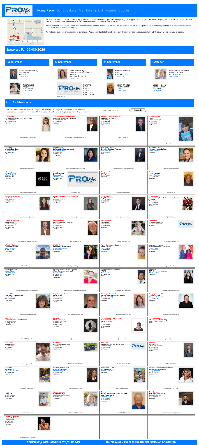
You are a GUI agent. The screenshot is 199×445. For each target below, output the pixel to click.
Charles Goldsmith (60, 120)
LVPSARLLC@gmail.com (123, 363)
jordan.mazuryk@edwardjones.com (27, 241)
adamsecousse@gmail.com (171, 168)
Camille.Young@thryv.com (76, 217)
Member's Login (117, 10)
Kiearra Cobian (10, 150)
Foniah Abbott (10, 297)
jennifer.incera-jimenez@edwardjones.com (27, 290)
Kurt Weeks (9, 346)
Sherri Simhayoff (59, 371)
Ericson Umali (106, 272)
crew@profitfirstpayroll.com (75, 339)
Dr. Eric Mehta (106, 199)
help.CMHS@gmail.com (27, 339)
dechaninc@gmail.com (171, 363)
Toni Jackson (153, 201)
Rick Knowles (58, 297)
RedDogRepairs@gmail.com (171, 241)
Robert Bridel (106, 396)
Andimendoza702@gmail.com (75, 412)
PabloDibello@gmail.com (28, 266)
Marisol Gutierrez (107, 371)
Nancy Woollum (154, 175)
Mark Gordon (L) (107, 297)
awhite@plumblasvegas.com (75, 363)
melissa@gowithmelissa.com (28, 137)
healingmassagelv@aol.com (123, 314)
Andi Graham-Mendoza (61, 395)
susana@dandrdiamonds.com (171, 290)
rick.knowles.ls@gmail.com (75, 314)
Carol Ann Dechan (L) (156, 346)
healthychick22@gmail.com (75, 266)
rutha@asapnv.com (123, 266)
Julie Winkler (105, 224)
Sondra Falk (9, 419)
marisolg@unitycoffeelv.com (123, 388)
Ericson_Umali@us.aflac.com (123, 290)
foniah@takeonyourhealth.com (28, 314)
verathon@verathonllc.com (123, 192)
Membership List (91, 10)
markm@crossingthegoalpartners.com (123, 168)
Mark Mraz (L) (106, 150)
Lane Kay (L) (105, 120)
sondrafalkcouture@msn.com (28, 437)
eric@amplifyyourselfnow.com (123, 217)
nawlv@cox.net (171, 192)
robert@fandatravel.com (123, 412)
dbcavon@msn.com (171, 144)
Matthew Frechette (59, 321)
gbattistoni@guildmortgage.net (171, 314)
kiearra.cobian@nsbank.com (27, 168)
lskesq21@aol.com (123, 137)
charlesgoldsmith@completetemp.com (75, 137)
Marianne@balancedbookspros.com (75, 168)
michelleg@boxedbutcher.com (28, 192)
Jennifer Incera (10, 272)
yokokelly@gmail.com (171, 339)
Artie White (57, 346)
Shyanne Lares (58, 176)
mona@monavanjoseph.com (27, 388)
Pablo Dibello (10, 248)
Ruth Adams (105, 248)
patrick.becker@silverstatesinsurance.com (75, 290)
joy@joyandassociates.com (123, 339)
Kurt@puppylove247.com (27, 364)
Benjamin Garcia (155, 395)
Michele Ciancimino (60, 248)
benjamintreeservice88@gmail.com (171, 412)
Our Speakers (66, 10)
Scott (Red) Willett (155, 224)
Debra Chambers (155, 120)
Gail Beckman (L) (11, 199)
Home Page (45, 10)
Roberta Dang (106, 346)
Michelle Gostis (10, 175)
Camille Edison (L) (59, 199)
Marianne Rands (59, 150)
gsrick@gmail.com (171, 266)
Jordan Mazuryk (11, 224)
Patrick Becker (58, 272)
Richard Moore (154, 248)
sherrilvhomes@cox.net (75, 388)
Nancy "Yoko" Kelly (156, 321)
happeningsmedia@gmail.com (28, 217)
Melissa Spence (10, 120)
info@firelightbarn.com (171, 217)
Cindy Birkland (154, 371)
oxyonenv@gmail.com (75, 241)
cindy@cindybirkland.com (171, 388)
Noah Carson (10, 395)
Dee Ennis (56, 224)
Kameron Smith (10, 321)
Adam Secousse (154, 150)
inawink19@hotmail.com (123, 241)
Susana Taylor (154, 272)
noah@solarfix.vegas (27, 412)
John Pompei (105, 175)
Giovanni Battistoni (156, 297)
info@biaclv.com (75, 192)
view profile (24, 76)
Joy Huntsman (106, 323)
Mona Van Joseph (11, 371)
